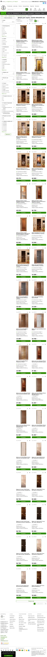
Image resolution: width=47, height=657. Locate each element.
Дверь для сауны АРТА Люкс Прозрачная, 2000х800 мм (38, 554)
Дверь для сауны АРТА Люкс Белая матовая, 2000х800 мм (22, 586)
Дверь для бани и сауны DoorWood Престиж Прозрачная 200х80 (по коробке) (23, 201)
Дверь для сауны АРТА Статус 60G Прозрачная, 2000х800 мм (38, 458)
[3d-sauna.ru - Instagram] (10, 650)
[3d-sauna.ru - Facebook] (4, 650)
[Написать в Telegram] (43, 3)
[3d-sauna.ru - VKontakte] (1, 650)
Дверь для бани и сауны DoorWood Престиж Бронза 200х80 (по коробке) (22, 41)
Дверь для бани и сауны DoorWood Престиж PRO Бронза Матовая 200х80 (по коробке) (23, 233)
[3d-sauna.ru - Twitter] (12, 650)
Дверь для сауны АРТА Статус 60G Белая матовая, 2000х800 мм (23, 490)
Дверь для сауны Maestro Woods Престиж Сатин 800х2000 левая (23, 458)
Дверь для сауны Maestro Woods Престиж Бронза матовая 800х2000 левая (23, 426)
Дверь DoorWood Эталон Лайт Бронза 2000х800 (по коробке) (38, 233)
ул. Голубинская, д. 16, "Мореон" (12, 1)
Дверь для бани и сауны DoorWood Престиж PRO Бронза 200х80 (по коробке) (38, 201)
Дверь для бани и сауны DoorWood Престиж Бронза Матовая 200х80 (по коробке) (38, 41)
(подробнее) (12, 653)
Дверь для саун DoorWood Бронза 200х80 (37, 297)
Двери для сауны (12, 15)
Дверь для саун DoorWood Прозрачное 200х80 (22, 361)
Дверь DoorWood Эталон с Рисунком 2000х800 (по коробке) (23, 169)
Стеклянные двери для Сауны (21, 15)
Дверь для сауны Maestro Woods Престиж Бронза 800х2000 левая (23, 393)
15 (45, 603)
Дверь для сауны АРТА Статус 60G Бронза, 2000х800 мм (38, 490)
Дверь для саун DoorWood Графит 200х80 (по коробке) (37, 265)
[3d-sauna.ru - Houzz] (8, 650)
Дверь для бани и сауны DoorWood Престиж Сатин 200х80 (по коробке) (23, 73)
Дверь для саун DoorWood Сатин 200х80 (39, 329)
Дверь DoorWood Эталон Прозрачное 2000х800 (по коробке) (21, 137)
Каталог (6, 15)
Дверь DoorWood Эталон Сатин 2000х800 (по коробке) (38, 137)
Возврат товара (3, 635)
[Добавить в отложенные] (30, 23)
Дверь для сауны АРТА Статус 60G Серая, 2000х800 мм (38, 522)
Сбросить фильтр (8, 17)
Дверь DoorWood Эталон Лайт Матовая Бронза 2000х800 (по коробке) (22, 265)
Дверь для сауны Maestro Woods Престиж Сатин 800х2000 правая (39, 426)
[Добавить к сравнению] (27, 23)
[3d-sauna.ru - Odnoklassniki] (6, 650)
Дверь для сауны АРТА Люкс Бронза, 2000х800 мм (38, 586)
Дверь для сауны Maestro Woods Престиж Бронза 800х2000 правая (39, 361)
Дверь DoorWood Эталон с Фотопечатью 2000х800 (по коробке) (37, 169)
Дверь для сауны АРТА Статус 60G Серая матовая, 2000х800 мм (23, 554)
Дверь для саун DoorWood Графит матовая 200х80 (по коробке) (22, 297)
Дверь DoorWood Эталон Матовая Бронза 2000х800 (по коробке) (38, 105)
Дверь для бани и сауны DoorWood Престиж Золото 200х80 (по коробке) (37, 73)
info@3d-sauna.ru (4, 623)
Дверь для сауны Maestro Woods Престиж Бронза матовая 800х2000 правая (39, 394)
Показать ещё (31, 601)
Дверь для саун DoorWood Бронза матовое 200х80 (22, 329)
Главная (2, 15)
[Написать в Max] (45, 3)
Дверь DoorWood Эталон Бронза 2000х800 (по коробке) (23, 105)
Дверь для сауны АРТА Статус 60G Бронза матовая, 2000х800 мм (23, 522)
